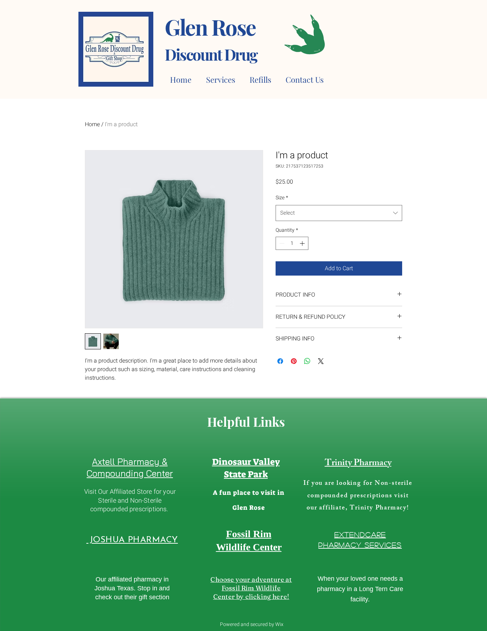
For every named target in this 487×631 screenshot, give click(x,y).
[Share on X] (321, 361)
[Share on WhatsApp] (307, 361)
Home (92, 124)
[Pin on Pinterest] (293, 361)
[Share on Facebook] (280, 361)
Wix (279, 624)
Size (282, 197)
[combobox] (339, 213)
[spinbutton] (292, 243)
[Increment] (302, 243)
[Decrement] (281, 243)
